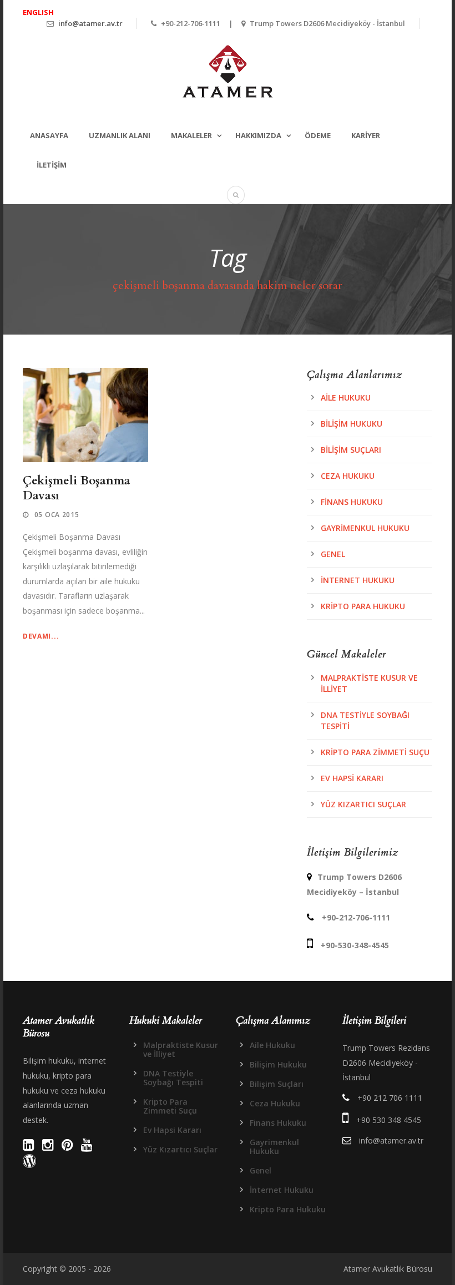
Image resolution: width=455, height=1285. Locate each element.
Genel (333, 554)
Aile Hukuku (346, 397)
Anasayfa (49, 135)
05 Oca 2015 (56, 514)
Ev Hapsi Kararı (352, 778)
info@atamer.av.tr (90, 23)
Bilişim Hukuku (351, 423)
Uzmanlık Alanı (119, 135)
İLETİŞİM (52, 165)
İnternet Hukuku (358, 580)
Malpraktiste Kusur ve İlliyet (180, 1049)
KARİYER (365, 135)
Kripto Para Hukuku (363, 606)
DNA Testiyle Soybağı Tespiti (173, 1077)
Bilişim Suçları (351, 449)
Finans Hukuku (352, 502)
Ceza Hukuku (348, 476)
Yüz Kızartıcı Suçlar (363, 804)
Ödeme (318, 135)
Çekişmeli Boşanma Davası (76, 488)
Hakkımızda (258, 135)
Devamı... (41, 636)
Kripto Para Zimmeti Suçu (375, 752)
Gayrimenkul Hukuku (365, 528)
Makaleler (191, 135)
